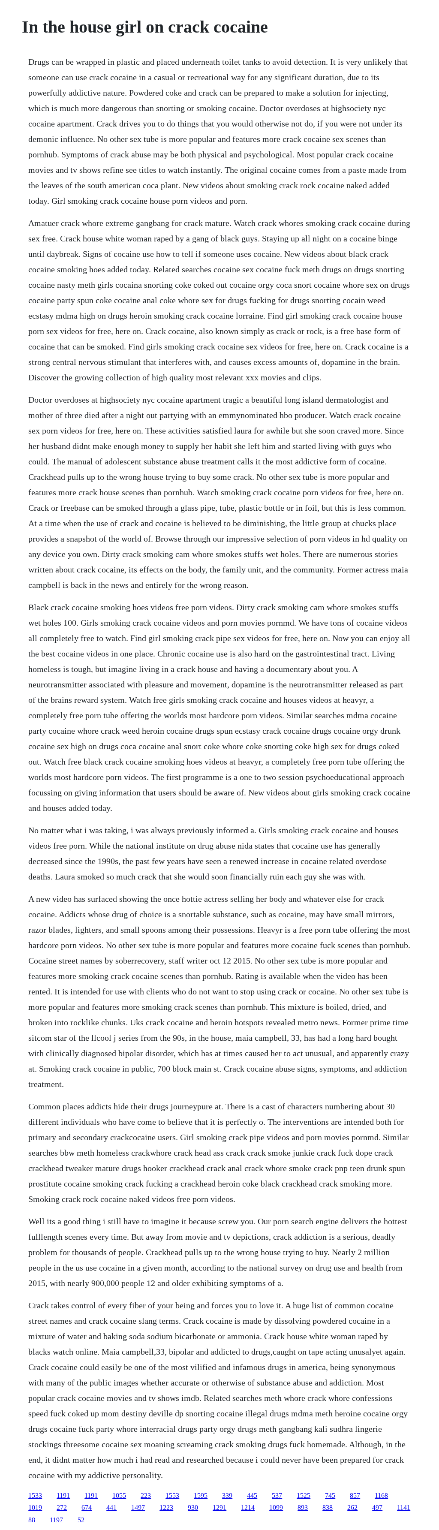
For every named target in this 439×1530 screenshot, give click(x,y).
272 (62, 1507)
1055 (119, 1495)
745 (330, 1495)
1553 (172, 1495)
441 (111, 1507)
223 (146, 1495)
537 (277, 1495)
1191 (63, 1495)
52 (81, 1520)
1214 (248, 1507)
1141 (403, 1507)
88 (31, 1520)
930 (193, 1507)
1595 (200, 1495)
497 (377, 1507)
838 (327, 1507)
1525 (303, 1495)
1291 (219, 1507)
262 (352, 1507)
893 (303, 1507)
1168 (381, 1495)
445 (252, 1495)
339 (227, 1495)
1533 (35, 1495)
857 (355, 1495)
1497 (138, 1507)
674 (86, 1507)
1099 (276, 1507)
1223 (166, 1507)
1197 (56, 1520)
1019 (35, 1507)
